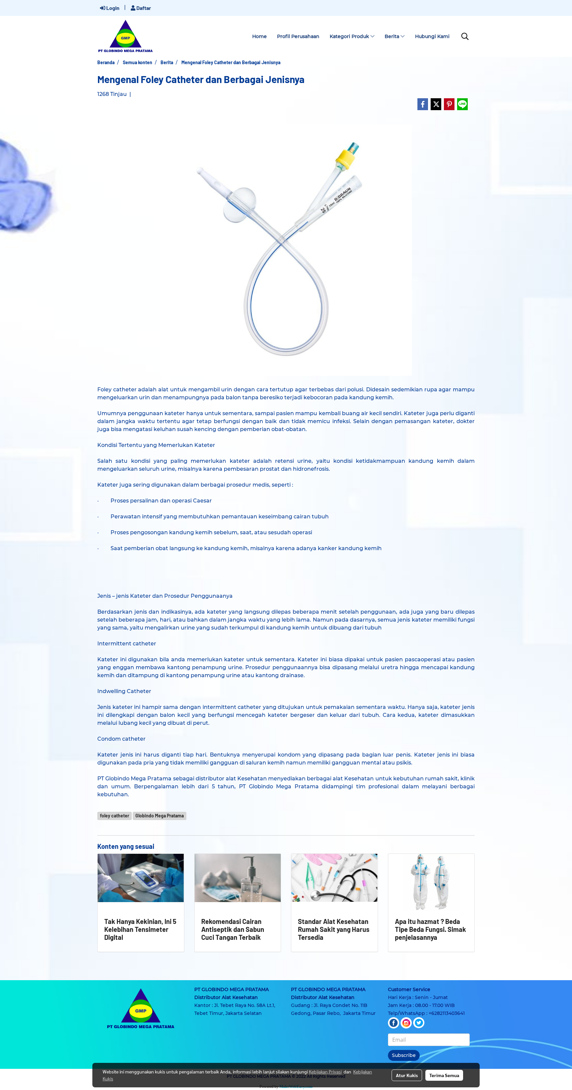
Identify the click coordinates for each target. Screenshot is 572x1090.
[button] (465, 36)
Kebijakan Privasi (325, 1071)
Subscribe (404, 1055)
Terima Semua (444, 1075)
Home (259, 36)
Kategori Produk (350, 36)
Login (112, 8)
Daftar (143, 8)
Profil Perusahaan (298, 36)
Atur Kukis (407, 1075)
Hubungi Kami (432, 36)
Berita (393, 36)
